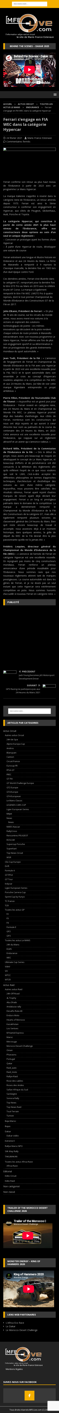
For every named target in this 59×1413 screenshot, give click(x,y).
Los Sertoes (12, 1028)
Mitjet (9, 813)
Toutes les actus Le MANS (17, 940)
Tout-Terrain (13, 1111)
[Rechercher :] (29, 3)
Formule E (11, 927)
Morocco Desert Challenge (20, 1045)
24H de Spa (12, 739)
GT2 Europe (12, 787)
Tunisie (10, 1115)
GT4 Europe (12, 791)
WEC (9, 957)
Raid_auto (12, 1067)
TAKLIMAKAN (11, 1156)
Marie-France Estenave (39, 137)
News (9, 818)
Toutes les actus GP (15, 909)
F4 (8, 922)
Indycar (8, 883)
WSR (9, 857)
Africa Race (12, 1165)
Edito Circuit (10, 1175)
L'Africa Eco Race (15, 1322)
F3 (8, 918)
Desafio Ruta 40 (14, 1010)
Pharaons (11, 1054)
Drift (7, 866)
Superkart (12, 848)
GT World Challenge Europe (20, 783)
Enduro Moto (13, 1015)
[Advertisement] (29, 638)
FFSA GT (10, 770)
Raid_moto (12, 1072)
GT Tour (9, 879)
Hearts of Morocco (16, 1019)
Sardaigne (12, 1093)
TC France (10, 901)
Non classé (9, 1191)
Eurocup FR (12, 765)
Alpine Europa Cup (16, 743)
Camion (10, 756)
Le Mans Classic (14, 800)
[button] (54, 94)
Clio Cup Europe (13, 861)
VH (6, 970)
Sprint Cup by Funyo (15, 896)
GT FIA (10, 778)
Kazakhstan (13, 1024)
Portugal (11, 1059)
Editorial (7, 1171)
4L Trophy (11, 997)
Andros (10, 748)
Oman (10, 1050)
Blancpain (11, 752)
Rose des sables (15, 1080)
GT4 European (14, 796)
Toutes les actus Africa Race (19, 1161)
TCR (7, 905)
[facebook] (29, 1395)
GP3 (9, 935)
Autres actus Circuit (14, 735)
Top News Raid (14, 1107)
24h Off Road (13, 993)
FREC (9, 774)
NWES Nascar (13, 826)
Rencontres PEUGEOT (17, 835)
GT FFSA (9, 874)
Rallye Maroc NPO (14, 1146)
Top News (11, 1102)
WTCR (8, 979)
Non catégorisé (11, 1186)
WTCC (8, 975)
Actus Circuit (26, 104)
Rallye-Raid (12, 1076)
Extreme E (10, 1140)
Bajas (7, 1126)
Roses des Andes (15, 1085)
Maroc (10, 1037)
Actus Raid (8, 985)
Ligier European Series (18, 809)
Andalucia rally (14, 1006)
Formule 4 (10, 870)
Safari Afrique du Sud (17, 1089)
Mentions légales (13, 1369)
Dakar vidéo (13, 1135)
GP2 (9, 931)
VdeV (7, 966)
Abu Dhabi (12, 1002)
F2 (8, 913)
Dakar (8, 1131)
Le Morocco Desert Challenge (22, 1330)
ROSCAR (11, 839)
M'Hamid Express (15, 1032)
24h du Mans (13, 944)
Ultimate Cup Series (14, 962)
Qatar (9, 1063)
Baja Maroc (10, 1121)
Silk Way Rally (12, 1151)
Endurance (12, 953)
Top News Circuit (15, 852)
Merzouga (12, 1041)
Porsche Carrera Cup (15, 892)
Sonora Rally (13, 1098)
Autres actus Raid (13, 989)
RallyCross (12, 831)
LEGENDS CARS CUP (16, 804)
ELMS (9, 948)
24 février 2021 (14, 137)
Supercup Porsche (16, 844)
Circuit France (13, 761)
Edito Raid (10, 1180)
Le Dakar (10, 1326)
